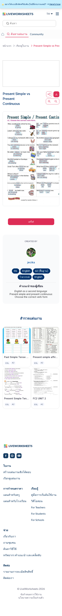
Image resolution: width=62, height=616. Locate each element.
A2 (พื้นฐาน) (41, 271)
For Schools (37, 519)
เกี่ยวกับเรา (9, 536)
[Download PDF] (56, 94)
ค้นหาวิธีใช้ (10, 548)
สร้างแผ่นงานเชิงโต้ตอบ (17, 472)
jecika (31, 262)
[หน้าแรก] (18, 13)
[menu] (57, 14)
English (26, 271)
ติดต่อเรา (8, 577)
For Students (38, 513)
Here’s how (55, 4)
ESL (15, 271)
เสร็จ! (31, 221)
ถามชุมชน (9, 542)
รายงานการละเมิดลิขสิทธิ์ (18, 571)
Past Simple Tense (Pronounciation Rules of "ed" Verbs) (16, 357)
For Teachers (38, 507)
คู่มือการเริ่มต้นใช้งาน (43, 494)
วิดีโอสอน (36, 501)
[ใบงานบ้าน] (2, 34)
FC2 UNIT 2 (39, 398)
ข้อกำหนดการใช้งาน (31, 594)
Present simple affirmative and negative (45, 357)
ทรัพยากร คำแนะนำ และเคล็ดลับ (22, 555)
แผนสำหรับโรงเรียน (14, 501)
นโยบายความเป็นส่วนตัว (31, 597)
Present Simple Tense (16, 398)
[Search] (7, 23)
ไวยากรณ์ (25, 277)
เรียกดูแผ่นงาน (11, 478)
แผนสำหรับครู (11, 494)
